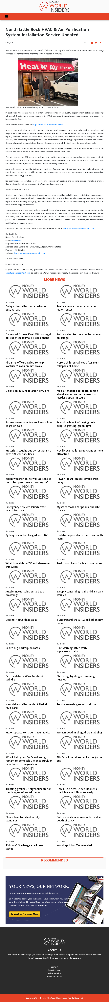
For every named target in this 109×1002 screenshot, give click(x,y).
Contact (54, 967)
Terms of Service (54, 976)
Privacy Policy (54, 973)
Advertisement (54, 970)
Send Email (16, 240)
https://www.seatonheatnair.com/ (29, 253)
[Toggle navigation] (6, 16)
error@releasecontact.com (18, 273)
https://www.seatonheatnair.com (48, 124)
